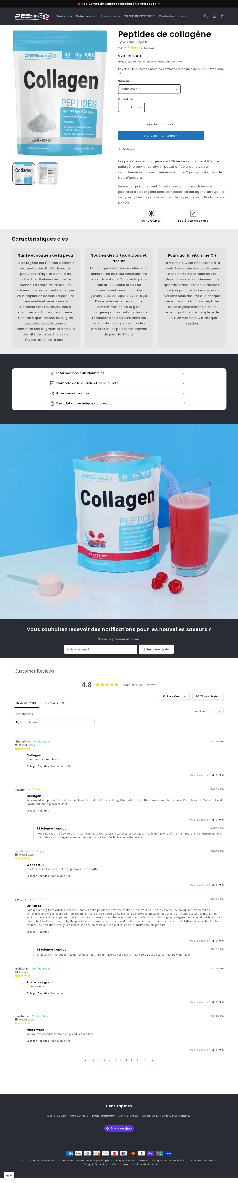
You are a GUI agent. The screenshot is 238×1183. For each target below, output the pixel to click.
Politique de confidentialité (168, 1160)
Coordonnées (120, 1164)
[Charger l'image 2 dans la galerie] (48, 173)
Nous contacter (103, 1115)
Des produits (56, 1115)
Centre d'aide (129, 1115)
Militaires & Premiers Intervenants (166, 1115)
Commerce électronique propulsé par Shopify (82, 1160)
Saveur (124, 81)
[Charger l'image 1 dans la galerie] (24, 173)
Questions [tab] (51, 703)
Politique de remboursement (130, 1160)
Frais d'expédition (130, 61)
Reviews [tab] (21, 703)
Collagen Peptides (38, 766)
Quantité (125, 99)
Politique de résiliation (145, 1164)
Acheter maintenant (161, 135)
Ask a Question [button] (176, 696)
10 (144, 1060)
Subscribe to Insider (156, 649)
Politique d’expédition (95, 1164)
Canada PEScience (42, 1160)
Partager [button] (129, 149)
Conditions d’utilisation (202, 1160)
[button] (64, 16)
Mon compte (79, 1115)
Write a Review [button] (210, 696)
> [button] (152, 1060)
